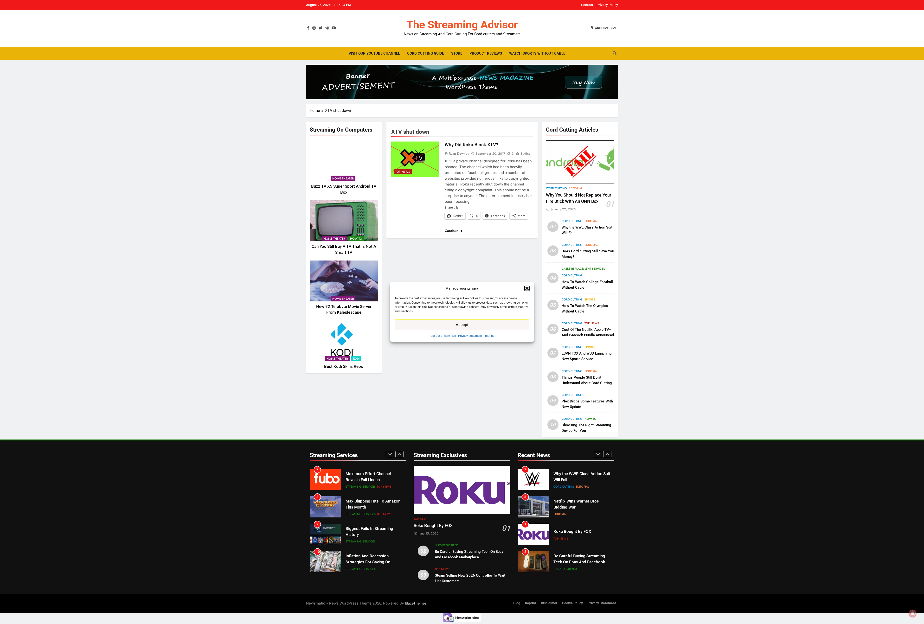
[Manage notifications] (913, 613)
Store (456, 53)
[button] (527, 288)
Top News (402, 172)
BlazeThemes (416, 603)
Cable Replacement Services (583, 269)
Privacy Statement (470, 335)
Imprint (489, 335)
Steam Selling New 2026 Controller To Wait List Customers (575, 562)
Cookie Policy (572, 603)
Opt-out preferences (443, 335)
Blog (516, 603)
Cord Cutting (556, 188)
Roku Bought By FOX (433, 525)
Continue (452, 230)
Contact (587, 5)
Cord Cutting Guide (425, 53)
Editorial (576, 188)
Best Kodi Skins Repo (343, 366)
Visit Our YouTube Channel (374, 53)
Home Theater (343, 178)
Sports (589, 299)
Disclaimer (549, 603)
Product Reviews (485, 53)
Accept (462, 324)
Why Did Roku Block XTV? (471, 144)
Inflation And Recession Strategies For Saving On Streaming (368, 534)
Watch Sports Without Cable (537, 53)
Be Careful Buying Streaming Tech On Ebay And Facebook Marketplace (579, 534)
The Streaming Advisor (462, 24)
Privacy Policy (607, 5)
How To (356, 238)
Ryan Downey (459, 153)
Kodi (356, 359)
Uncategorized (446, 545)
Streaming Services (361, 486)
